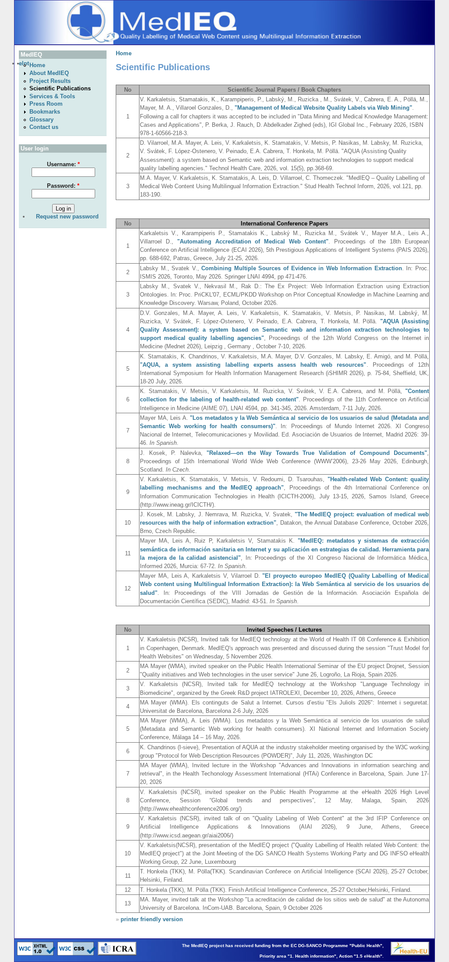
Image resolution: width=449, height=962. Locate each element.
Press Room (46, 103)
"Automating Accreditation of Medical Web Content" (252, 241)
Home (37, 65)
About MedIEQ (49, 73)
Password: (63, 185)
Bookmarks (44, 111)
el (21, 63)
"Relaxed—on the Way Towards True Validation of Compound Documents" (317, 453)
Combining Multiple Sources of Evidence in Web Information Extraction (301, 268)
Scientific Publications (60, 88)
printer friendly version (152, 919)
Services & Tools (52, 96)
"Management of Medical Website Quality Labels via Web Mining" (323, 107)
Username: (63, 164)
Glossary (41, 119)
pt (26, 63)
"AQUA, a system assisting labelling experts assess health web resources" (253, 364)
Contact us (43, 127)
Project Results (50, 81)
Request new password (67, 216)
